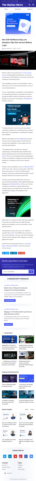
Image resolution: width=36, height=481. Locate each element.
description (28, 98)
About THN (4, 465)
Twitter (8, 246)
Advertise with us (6, 467)
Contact (4, 469)
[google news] (31, 456)
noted (3, 156)
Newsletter (18, 9)
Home (6, 9)
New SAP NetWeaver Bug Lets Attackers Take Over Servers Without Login (17, 42)
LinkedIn (14, 246)
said (13, 233)
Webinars (30, 9)
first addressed (21, 139)
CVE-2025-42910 (15, 184)
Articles (32, 409)
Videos (26, 409)
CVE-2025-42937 (29, 167)
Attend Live (8, 324)
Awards (20, 467)
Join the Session (9, 300)
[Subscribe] (31, 271)
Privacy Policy (21, 469)
